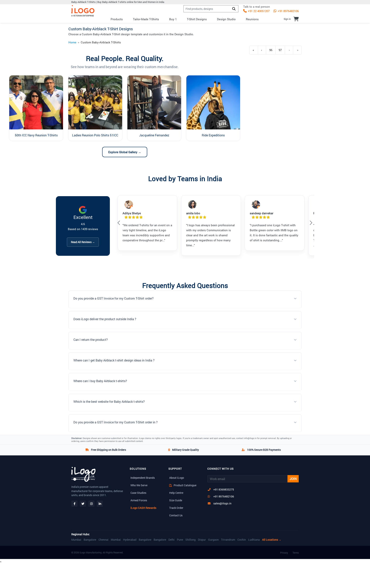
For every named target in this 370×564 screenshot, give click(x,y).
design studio (226, 19)
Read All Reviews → (83, 242)
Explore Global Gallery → (124, 152)
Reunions (252, 19)
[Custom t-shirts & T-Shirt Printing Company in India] (82, 11)
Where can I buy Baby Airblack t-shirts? (100, 381)
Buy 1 (173, 19)
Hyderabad (129, 539)
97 (280, 50)
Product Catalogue (184, 485)
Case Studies (138, 493)
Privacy (284, 552)
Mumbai (76, 539)
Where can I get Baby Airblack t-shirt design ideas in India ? (114, 360)
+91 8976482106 (288, 11)
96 (270, 50)
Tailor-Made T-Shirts (146, 19)
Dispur (202, 539)
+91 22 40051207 (258, 11)
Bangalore (90, 539)
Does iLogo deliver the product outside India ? (104, 319)
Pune (180, 539)
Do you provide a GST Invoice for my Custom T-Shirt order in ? (115, 422)
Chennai (103, 539)
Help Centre (176, 493)
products (117, 19)
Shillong (190, 539)
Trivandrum (228, 539)
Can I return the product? (90, 340)
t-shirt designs (197, 19)
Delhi (171, 539)
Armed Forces (138, 500)
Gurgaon (213, 539)
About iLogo (176, 478)
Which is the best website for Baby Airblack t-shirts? (109, 401)
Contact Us (175, 515)
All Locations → (271, 539)
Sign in (287, 18)
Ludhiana (254, 539)
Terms (296, 552)
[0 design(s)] (296, 19)
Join (293, 479)
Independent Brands (142, 478)
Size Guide (175, 500)
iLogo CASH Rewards (143, 508)
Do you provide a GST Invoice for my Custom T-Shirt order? (113, 298)
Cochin (241, 539)
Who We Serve (138, 485)
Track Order (176, 508)
